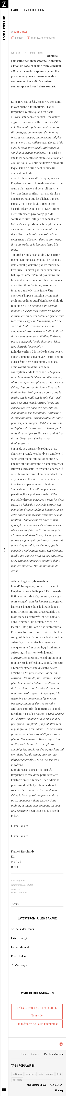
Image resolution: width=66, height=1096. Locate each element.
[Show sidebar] (4, 1090)
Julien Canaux (20, 31)
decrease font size (22, 52)
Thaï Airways (19, 965)
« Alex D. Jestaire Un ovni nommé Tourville (37, 1011)
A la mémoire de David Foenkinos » (37, 1024)
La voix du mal (20, 947)
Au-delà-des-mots (22, 929)
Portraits (19, 37)
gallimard (17, 1074)
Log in (60, 1045)
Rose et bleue (19, 956)
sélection (17, 1079)
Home (23, 1054)
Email (40, 52)
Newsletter (56, 1084)
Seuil (59, 1074)
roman (49, 1074)
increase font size (25, 52)
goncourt (30, 1074)
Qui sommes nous (36, 1084)
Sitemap (58, 1090)
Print (32, 52)
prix (41, 1074)
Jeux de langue (20, 938)
